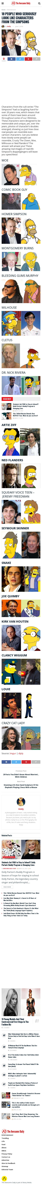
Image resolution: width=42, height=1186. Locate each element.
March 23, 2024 (18, 411)
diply (20, 753)
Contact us (6, 1157)
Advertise (5, 1160)
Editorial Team (7, 1169)
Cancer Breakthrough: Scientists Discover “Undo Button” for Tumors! (26, 1094)
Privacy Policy (7, 1154)
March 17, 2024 (18, 418)
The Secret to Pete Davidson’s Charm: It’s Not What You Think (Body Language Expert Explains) (21, 909)
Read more (7, 887)
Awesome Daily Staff (9, 868)
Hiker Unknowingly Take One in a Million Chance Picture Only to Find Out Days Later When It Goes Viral (24, 1036)
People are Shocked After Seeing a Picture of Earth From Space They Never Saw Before (23, 1084)
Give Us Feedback (8, 1163)
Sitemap (5, 1166)
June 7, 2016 (19, 26)
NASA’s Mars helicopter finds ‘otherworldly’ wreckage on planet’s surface (22, 1074)
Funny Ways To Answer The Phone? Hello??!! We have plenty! (23, 1065)
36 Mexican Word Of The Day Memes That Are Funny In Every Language (22, 1046)
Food (3, 1144)
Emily (9, 26)
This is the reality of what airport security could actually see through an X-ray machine (26, 1104)
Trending (5, 1138)
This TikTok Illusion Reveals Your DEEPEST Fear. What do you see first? (25, 414)
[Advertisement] (21, 84)
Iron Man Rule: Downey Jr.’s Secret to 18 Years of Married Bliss (20, 899)
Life (3, 1141)
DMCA (4, 1151)
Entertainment (11, 10)
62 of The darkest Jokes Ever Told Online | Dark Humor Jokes (23, 1056)
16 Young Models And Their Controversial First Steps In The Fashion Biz (15, 1021)
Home (3, 10)
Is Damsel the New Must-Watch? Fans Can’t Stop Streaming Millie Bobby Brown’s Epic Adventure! (20, 904)
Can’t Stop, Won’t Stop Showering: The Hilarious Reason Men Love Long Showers (26, 1115)
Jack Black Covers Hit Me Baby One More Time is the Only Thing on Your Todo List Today (21, 914)
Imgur (13, 753)
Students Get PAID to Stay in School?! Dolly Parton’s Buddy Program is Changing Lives (26, 406)
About (4, 1148)
